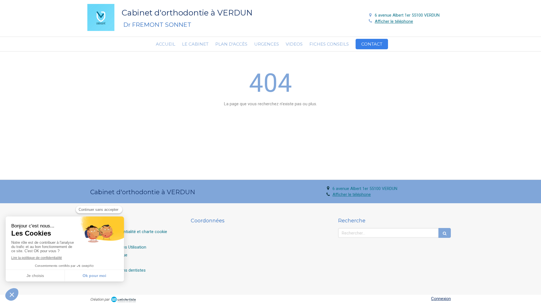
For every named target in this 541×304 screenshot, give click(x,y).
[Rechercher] (444, 233)
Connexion (441, 298)
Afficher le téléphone (394, 21)
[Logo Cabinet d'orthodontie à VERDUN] (100, 29)
